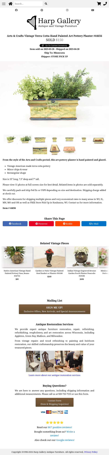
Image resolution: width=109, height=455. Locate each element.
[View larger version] (54, 97)
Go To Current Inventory (56, 45)
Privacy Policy (91, 452)
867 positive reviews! (60, 427)
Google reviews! (65, 440)
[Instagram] (67, 10)
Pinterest (42, 223)
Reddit (68, 223)
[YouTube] (93, 10)
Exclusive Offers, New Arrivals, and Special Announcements (54, 309)
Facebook (16, 223)
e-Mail (95, 223)
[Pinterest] (41, 10)
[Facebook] (16, 10)
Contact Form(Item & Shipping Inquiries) (55, 402)
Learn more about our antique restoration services (54, 375)
